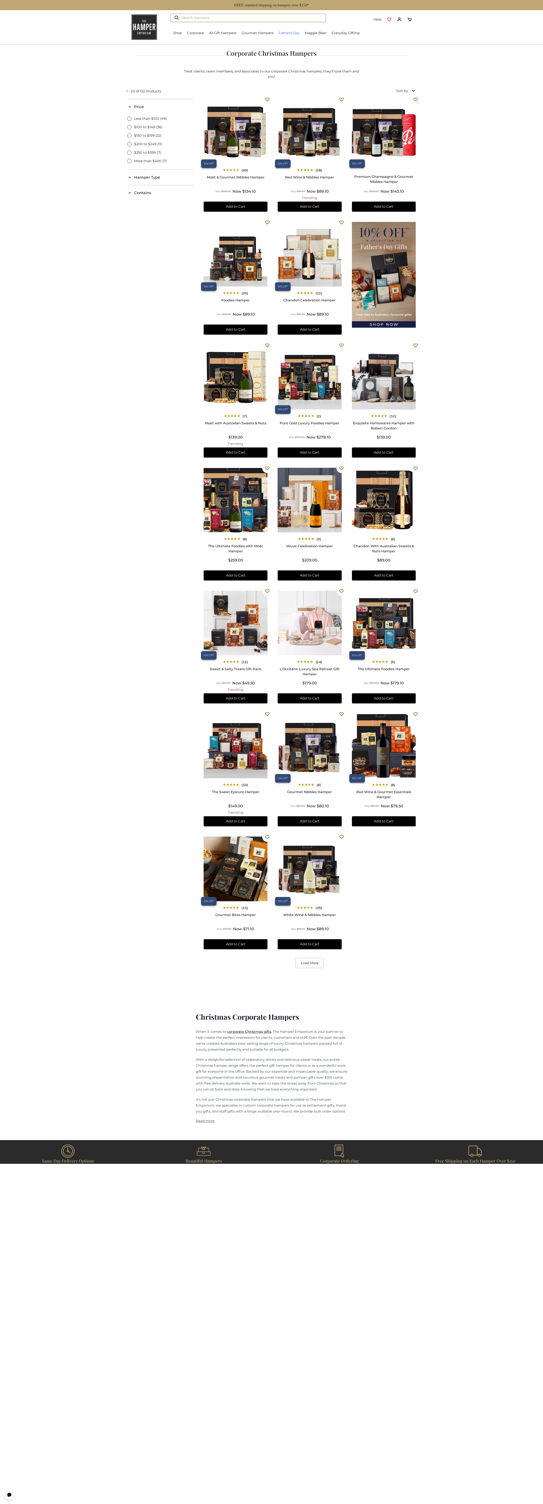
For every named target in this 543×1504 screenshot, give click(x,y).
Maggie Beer (315, 33)
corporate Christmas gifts (249, 1032)
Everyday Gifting (346, 33)
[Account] (399, 19)
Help (378, 19)
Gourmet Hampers (258, 33)
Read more (205, 1121)
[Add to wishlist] (267, 99)
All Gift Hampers (223, 33)
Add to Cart (235, 207)
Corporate (195, 33)
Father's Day (289, 33)
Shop (177, 33)
